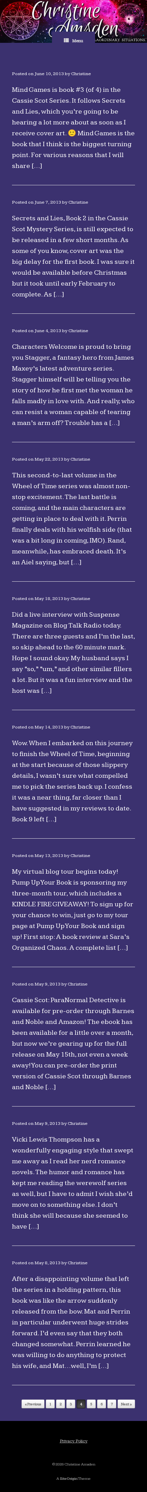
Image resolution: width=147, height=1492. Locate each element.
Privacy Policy (74, 1441)
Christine (81, 73)
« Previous (33, 1404)
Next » (126, 1404)
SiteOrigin (69, 1478)
